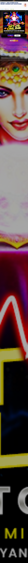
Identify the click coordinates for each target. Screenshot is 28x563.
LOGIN (11, 35)
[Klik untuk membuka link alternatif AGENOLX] (14, 23)
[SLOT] (25, 5)
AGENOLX (2, 9)
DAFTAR (17, 35)
